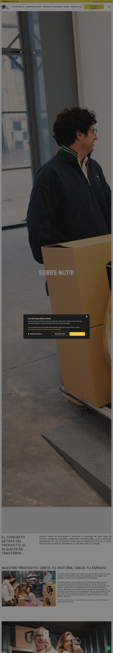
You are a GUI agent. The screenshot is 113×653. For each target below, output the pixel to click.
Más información (56, 329)
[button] (35, 334)
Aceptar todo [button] (77, 334)
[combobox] (87, 316)
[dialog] (56, 326)
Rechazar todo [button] (60, 334)
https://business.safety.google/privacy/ (39, 329)
